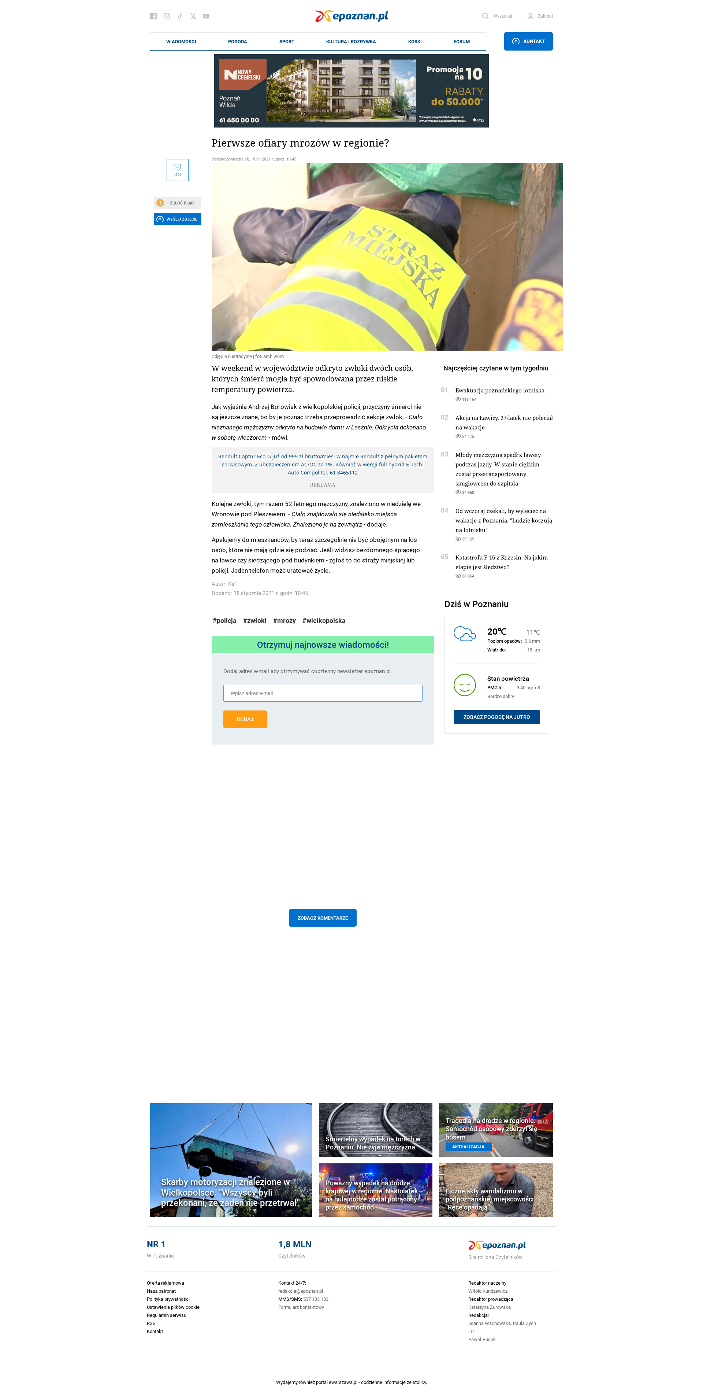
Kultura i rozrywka (351, 41)
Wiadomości (181, 41)
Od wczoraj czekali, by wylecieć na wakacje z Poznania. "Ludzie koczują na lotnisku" (503, 520)
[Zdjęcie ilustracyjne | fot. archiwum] (323, 257)
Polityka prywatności (168, 1299)
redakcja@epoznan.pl (300, 1291)
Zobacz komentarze (323, 918)
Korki (415, 41)
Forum (462, 41)
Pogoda (237, 41)
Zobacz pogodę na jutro (497, 717)
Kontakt (534, 41)
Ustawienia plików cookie (173, 1307)
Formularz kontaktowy (301, 1307)
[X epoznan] (193, 16)
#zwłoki (255, 620)
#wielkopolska (324, 620)
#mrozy (284, 620)
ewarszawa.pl (343, 1382)
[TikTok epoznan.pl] (179, 16)
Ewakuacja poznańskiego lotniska (499, 390)
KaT (233, 583)
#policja (225, 620)
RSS (151, 1323)
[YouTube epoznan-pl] (206, 16)
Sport (286, 41)
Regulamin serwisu (166, 1315)
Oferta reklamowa (165, 1283)
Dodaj (245, 719)
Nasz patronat (161, 1291)
